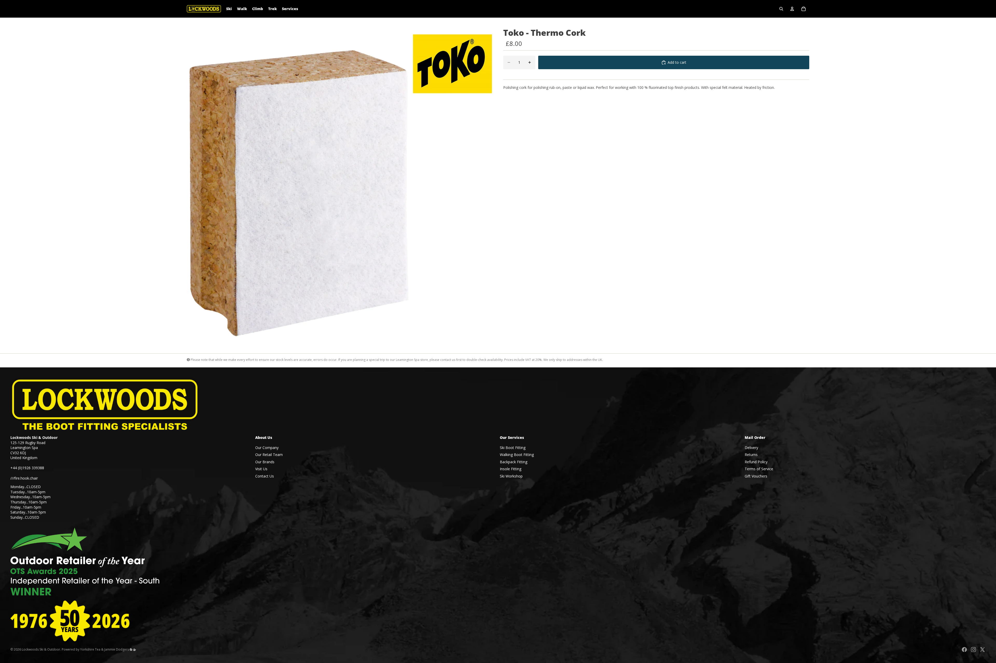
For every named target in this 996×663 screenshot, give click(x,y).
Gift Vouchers (756, 476)
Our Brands (264, 461)
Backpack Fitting (513, 461)
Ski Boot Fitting (512, 447)
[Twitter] (982, 649)
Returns (751, 454)
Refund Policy (756, 461)
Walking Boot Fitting (517, 454)
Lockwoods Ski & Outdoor (41, 649)
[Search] (781, 9)
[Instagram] (973, 649)
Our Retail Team (269, 454)
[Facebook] (964, 649)
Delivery (751, 447)
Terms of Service (759, 469)
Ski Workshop (511, 476)
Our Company (267, 447)
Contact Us (264, 476)
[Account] (792, 9)
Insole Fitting (510, 469)
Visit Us (261, 469)
